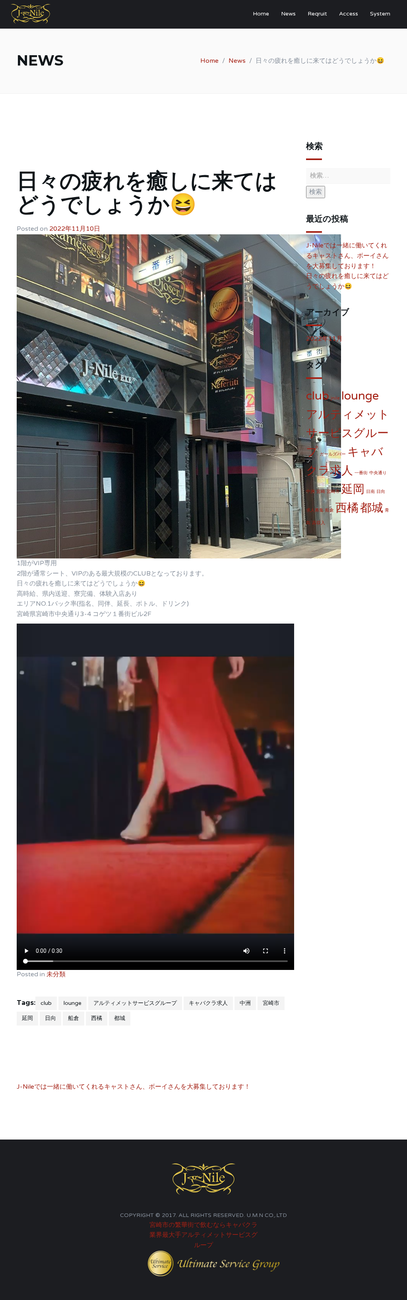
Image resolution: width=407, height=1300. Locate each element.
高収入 (318, 522)
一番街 (361, 472)
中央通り (378, 472)
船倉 (73, 1018)
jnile (335, 398)
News (288, 13)
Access (348, 13)
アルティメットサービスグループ (135, 1003)
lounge (72, 1003)
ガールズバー (333, 454)
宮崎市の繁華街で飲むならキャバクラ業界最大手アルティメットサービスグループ (203, 1235)
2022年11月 (324, 339)
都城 (119, 1018)
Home (261, 13)
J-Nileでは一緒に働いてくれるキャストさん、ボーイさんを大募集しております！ (133, 1087)
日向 (50, 1018)
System (380, 13)
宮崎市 (271, 1003)
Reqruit (317, 13)
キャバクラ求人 (208, 1003)
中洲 (245, 1003)
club (46, 1003)
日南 (370, 491)
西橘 (96, 1018)
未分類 (56, 974)
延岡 (27, 1018)
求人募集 (315, 510)
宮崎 (320, 491)
